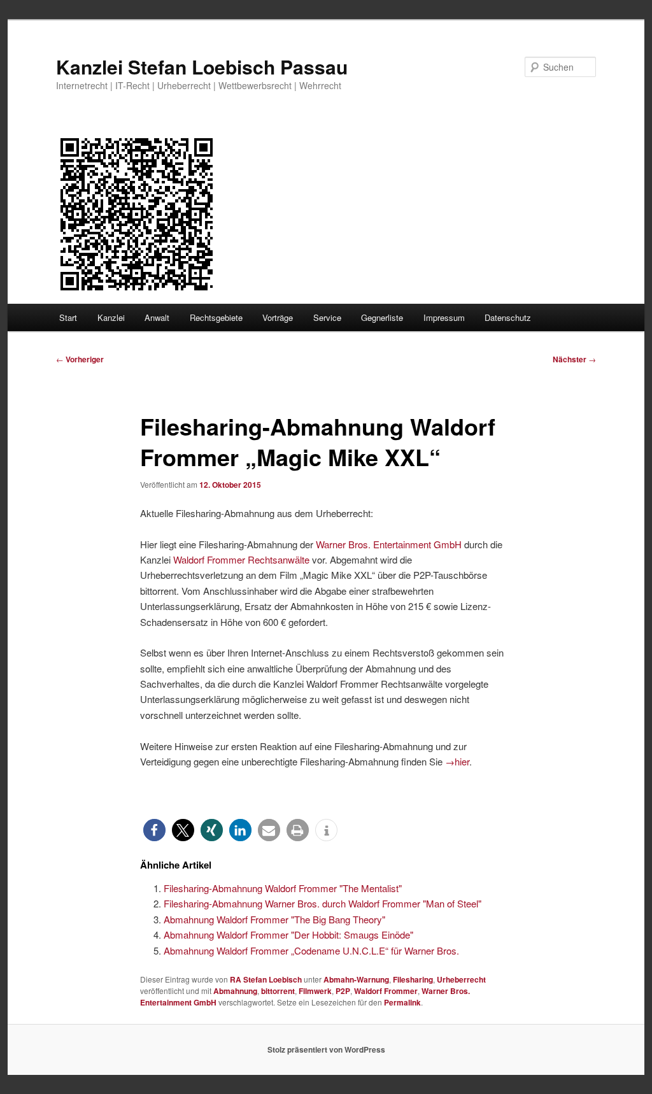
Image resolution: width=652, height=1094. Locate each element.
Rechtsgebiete (216, 317)
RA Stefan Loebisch (266, 979)
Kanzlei (111, 317)
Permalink (402, 1002)
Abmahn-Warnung (356, 979)
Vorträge (277, 317)
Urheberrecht (461, 979)
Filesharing (413, 979)
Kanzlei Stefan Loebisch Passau (202, 66)
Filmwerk (315, 991)
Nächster (574, 359)
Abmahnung (235, 991)
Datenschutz (508, 317)
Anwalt (157, 317)
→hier (457, 761)
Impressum (444, 317)
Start (68, 317)
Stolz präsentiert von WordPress (326, 1049)
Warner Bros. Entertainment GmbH (389, 544)
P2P (343, 991)
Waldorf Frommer (386, 991)
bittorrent (278, 991)
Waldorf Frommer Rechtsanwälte (241, 559)
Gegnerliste (382, 317)
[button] (154, 830)
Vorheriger (80, 359)
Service (327, 317)
